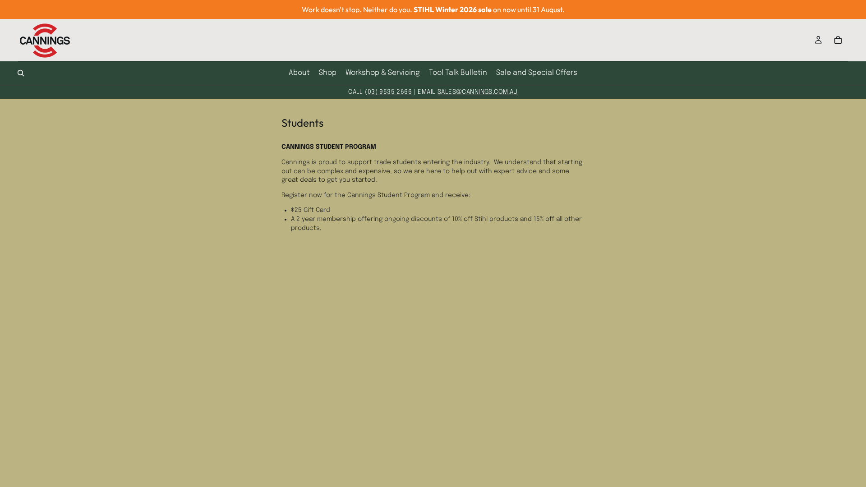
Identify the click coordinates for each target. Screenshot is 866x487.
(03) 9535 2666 (388, 92)
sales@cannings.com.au (478, 92)
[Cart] (838, 40)
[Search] (21, 73)
